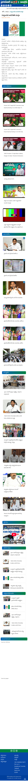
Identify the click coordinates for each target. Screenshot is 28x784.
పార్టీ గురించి (3, 755)
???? (24, 5)
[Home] (14, 2)
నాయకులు (3, 758)
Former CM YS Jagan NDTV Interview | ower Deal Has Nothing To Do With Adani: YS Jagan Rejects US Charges (14, 108)
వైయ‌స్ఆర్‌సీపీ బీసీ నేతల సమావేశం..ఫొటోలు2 (14, 321)
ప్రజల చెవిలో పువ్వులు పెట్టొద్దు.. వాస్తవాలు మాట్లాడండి (12, 8)
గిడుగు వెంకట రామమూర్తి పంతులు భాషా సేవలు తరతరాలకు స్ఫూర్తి (16, 563)
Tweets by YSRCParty (5, 642)
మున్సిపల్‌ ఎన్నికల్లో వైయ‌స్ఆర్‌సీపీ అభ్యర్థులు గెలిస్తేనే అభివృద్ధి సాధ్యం (17, 571)
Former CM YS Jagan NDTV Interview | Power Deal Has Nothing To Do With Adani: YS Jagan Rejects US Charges (14, 132)
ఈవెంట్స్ (16, 755)
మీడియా (16, 758)
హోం (3, 12)
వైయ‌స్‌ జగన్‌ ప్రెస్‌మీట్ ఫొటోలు (10, 276)
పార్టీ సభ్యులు (4, 762)
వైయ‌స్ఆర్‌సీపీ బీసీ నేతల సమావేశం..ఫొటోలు (13, 343)
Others (7, 12)
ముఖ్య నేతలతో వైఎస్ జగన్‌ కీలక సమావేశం (13, 298)
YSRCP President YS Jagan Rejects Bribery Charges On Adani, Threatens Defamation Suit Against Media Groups (13, 156)
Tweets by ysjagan (4, 678)
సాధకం (2, 760)
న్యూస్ (15, 760)
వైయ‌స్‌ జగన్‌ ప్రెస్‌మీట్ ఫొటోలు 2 (11, 254)
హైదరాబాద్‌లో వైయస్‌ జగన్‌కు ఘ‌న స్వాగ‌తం (13, 365)
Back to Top (25, 779)
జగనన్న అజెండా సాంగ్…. (9, 179)
